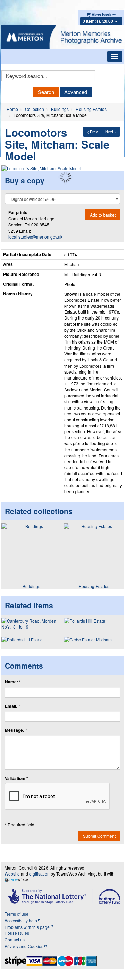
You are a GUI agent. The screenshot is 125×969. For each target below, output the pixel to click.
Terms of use (16, 914)
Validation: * (16, 778)
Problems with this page (28, 927)
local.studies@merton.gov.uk (35, 237)
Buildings (60, 109)
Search (46, 92)
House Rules (17, 933)
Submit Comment (99, 836)
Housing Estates (91, 109)
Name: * (13, 682)
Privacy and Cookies (24, 946)
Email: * (12, 706)
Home (12, 109)
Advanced (75, 92)
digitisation (39, 874)
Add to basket (103, 215)
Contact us (15, 939)
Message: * (16, 730)
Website (12, 874)
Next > (110, 131)
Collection (34, 109)
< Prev (92, 131)
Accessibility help (21, 920)
